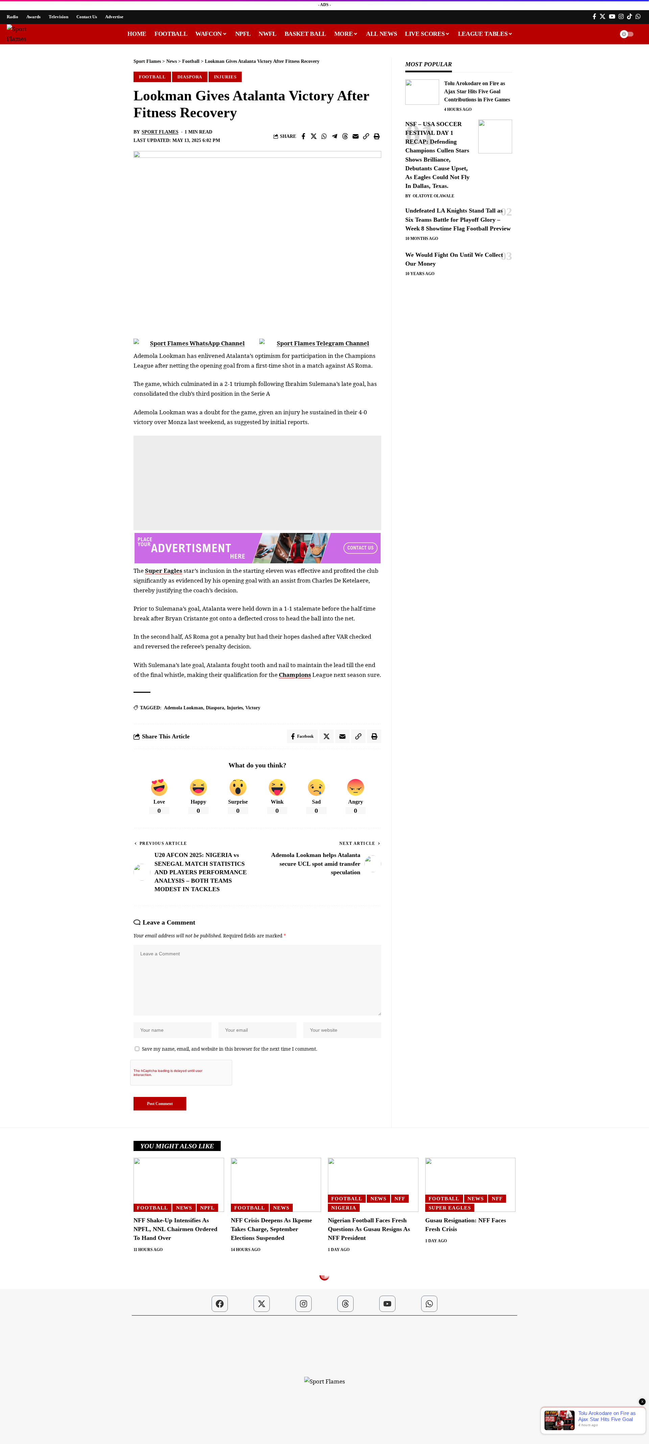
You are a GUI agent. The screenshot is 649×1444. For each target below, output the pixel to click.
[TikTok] (629, 17)
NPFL (207, 1207)
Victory (252, 707)
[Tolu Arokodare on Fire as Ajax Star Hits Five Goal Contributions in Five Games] (422, 92)
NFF (399, 1198)
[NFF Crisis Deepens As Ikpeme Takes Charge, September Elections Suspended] (276, 1185)
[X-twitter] (262, 1304)
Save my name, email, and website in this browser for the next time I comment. (229, 1049)
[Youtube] (387, 1304)
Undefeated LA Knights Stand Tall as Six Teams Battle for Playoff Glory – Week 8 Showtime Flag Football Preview (458, 219)
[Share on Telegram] (334, 136)
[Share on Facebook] (303, 136)
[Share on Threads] (345, 136)
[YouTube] (612, 17)
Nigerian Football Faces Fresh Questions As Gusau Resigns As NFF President (369, 1229)
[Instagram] (621, 17)
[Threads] (345, 1304)
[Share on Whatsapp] (324, 136)
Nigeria (343, 1207)
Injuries (225, 76)
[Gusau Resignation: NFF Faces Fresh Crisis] (470, 1185)
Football (152, 76)
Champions (295, 675)
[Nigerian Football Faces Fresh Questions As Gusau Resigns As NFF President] (373, 1185)
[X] (602, 17)
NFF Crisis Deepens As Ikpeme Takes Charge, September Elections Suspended (271, 1229)
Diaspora (189, 76)
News (184, 1207)
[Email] (355, 136)
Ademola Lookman (183, 707)
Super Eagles (163, 570)
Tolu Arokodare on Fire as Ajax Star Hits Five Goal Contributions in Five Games (477, 91)
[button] (607, 34)
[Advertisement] (257, 483)
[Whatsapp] (429, 1304)
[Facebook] (594, 17)
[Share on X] (313, 136)
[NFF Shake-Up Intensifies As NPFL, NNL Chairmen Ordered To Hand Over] (179, 1185)
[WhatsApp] (638, 17)
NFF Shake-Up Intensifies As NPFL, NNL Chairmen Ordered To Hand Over (175, 1229)
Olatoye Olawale (433, 196)
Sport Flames (160, 131)
